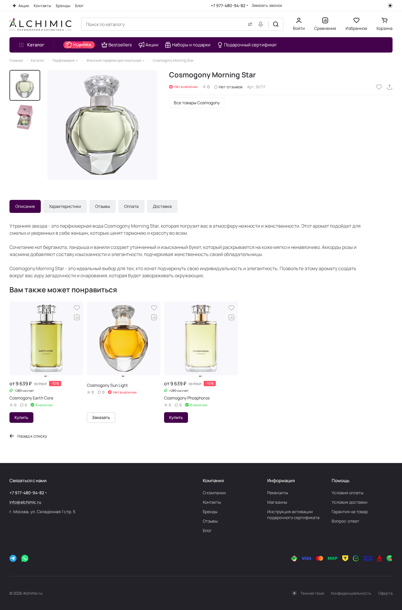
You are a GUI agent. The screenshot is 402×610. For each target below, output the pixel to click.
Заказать (101, 417)
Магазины (277, 502)
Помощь (340, 480)
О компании (214, 492)
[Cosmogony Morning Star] (102, 125)
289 (19, 390)
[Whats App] (24, 558)
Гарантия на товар (350, 511)
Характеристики (65, 206)
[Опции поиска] (248, 24)
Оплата (131, 206)
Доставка (162, 206)
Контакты (212, 502)
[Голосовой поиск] (261, 24)
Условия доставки (349, 502)
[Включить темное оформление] (390, 5)
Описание (25, 206)
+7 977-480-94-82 (228, 5)
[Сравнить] (77, 317)
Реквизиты (277, 492)
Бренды (210, 511)
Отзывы (102, 206)
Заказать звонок (267, 5)
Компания (213, 480)
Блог (207, 530)
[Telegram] (13, 558)
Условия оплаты (347, 492)
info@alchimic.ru (25, 502)
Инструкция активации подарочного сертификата (293, 514)
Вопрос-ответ (345, 521)
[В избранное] (379, 87)
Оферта (385, 593)
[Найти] (275, 24)
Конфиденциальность (351, 593)
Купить (21, 417)
